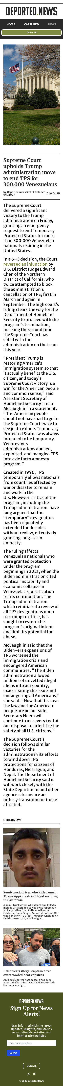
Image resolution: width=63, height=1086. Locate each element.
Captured (31, 24)
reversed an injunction (25, 264)
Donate (31, 32)
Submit (13, 1052)
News (52, 24)
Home (11, 24)
